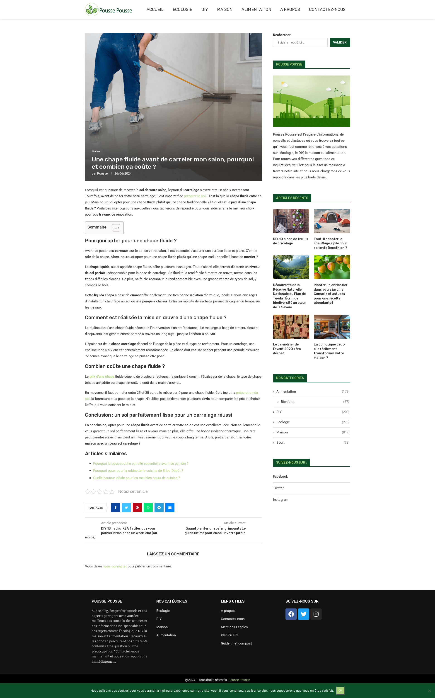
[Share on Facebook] (115, 507)
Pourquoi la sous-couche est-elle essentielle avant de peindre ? (140, 464)
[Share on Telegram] (159, 507)
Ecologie (182, 9)
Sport (313, 442)
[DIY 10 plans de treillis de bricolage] (291, 221)
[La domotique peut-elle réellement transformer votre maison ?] (332, 327)
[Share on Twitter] (126, 507)
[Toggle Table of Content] (114, 228)
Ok (340, 690)
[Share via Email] (169, 507)
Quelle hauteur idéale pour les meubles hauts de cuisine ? (136, 478)
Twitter (278, 488)
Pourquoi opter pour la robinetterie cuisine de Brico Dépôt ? (138, 471)
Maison (224, 9)
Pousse (102, 173)
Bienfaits (315, 402)
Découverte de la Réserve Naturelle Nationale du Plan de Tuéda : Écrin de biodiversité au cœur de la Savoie (289, 296)
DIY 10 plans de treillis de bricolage (290, 241)
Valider (340, 42)
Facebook (280, 476)
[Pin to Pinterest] (137, 507)
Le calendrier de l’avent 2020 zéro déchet (287, 349)
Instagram (280, 500)
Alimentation (256, 9)
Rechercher (282, 35)
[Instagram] (316, 614)
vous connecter (115, 566)
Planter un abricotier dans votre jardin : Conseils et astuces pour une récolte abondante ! (331, 294)
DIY (204, 9)
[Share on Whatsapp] (148, 507)
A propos (290, 9)
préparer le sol (195, 196)
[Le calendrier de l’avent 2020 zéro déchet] (291, 327)
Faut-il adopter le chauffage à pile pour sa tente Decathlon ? (330, 243)
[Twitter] (303, 614)
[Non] (429, 690)
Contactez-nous (327, 9)
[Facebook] (291, 614)
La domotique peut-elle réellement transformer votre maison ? (330, 351)
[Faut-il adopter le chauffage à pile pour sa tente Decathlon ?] (332, 221)
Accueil (155, 9)
